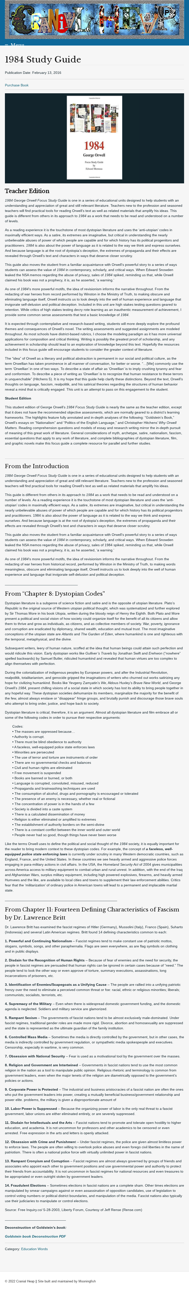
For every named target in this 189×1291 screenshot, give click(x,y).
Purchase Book (17, 85)
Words (43, 1249)
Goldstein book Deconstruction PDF (35, 1236)
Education (29, 1249)
